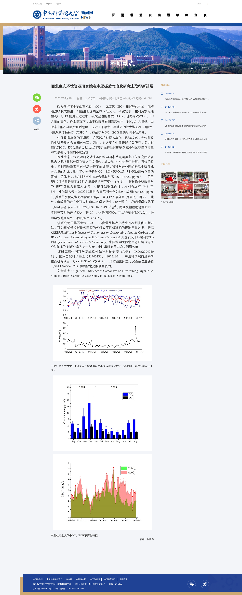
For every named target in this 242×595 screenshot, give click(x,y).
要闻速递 (122, 11)
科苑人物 (159, 11)
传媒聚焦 (196, 11)
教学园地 (131, 11)
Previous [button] (164, 186)
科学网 (69, 579)
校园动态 (168, 11)
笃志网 (58, 4)
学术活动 (177, 11)
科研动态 (141, 11)
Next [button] (205, 186)
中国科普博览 (110, 579)
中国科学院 (38, 579)
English (49, 4)
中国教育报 (95, 579)
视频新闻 (205, 11)
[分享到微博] (37, 109)
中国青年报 (81, 579)
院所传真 (150, 11)
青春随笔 (186, 11)
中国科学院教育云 (54, 579)
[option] (185, 188)
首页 (113, 11)
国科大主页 (37, 4)
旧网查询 (124, 579)
